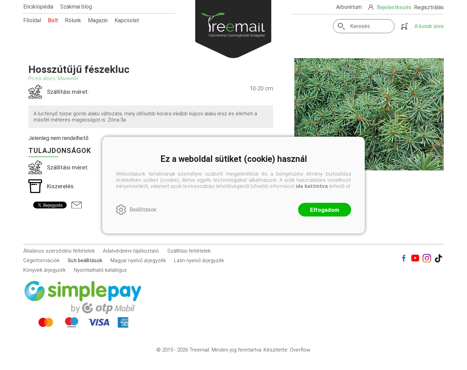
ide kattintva (312, 186)
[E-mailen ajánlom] (76, 205)
